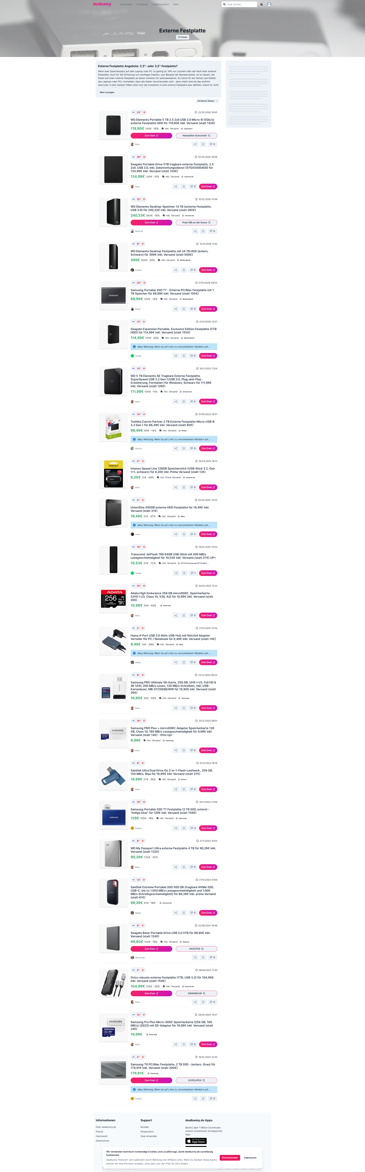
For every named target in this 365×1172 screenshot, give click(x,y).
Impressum (250, 1157)
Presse (99, 1131)
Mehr (176, 4)
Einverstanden (230, 1157)
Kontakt (145, 1127)
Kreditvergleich (161, 4)
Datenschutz (102, 1140)
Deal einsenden (149, 1136)
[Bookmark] (203, 144)
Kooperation (147, 1131)
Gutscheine (126, 4)
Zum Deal (150, 135)
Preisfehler (142, 4)
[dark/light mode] (262, 4)
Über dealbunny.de (106, 1127)
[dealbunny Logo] (103, 4)
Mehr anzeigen (107, 92)
